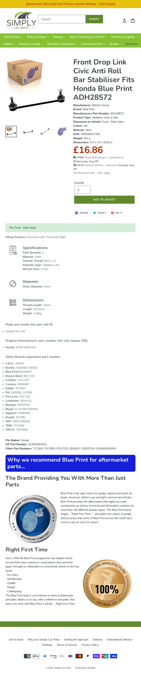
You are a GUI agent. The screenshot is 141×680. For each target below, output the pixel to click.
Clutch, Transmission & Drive (87, 36)
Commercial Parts (92, 43)
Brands (114, 43)
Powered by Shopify (85, 668)
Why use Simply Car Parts (44, 639)
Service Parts (12, 36)
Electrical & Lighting (123, 36)
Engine (7, 43)
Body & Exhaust (37, 36)
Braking (58, 36)
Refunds (47, 644)
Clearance (131, 43)
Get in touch (16, 639)
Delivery (98, 639)
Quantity (79, 182)
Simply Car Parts (62, 668)
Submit (94, 19)
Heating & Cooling (30, 43)
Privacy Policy (90, 644)
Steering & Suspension (61, 43)
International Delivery (119, 639)
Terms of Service (67, 644)
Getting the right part (76, 639)
